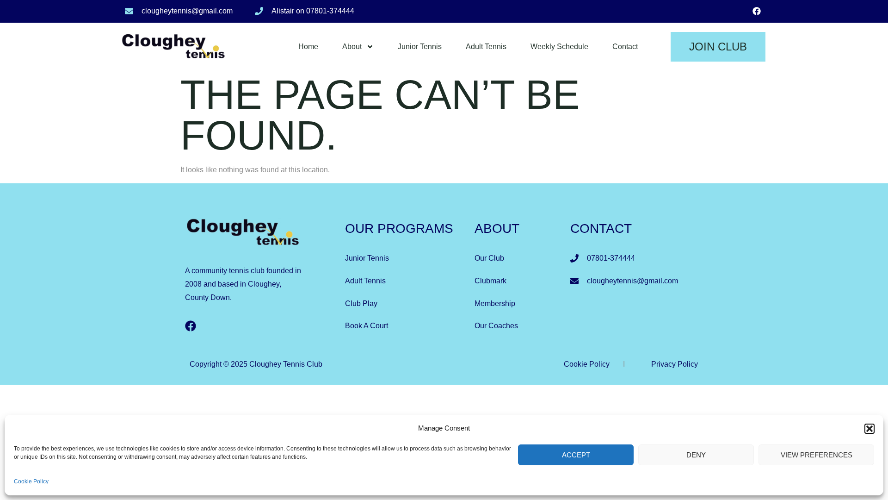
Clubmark (490, 281)
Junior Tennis (420, 46)
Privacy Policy (674, 364)
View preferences (816, 455)
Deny (696, 455)
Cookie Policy (31, 481)
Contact (625, 46)
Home (308, 46)
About (352, 46)
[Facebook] (756, 11)
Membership (495, 303)
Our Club (489, 258)
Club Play (361, 303)
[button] (869, 428)
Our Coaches (496, 326)
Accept (576, 455)
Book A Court (366, 326)
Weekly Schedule (559, 46)
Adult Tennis (486, 46)
